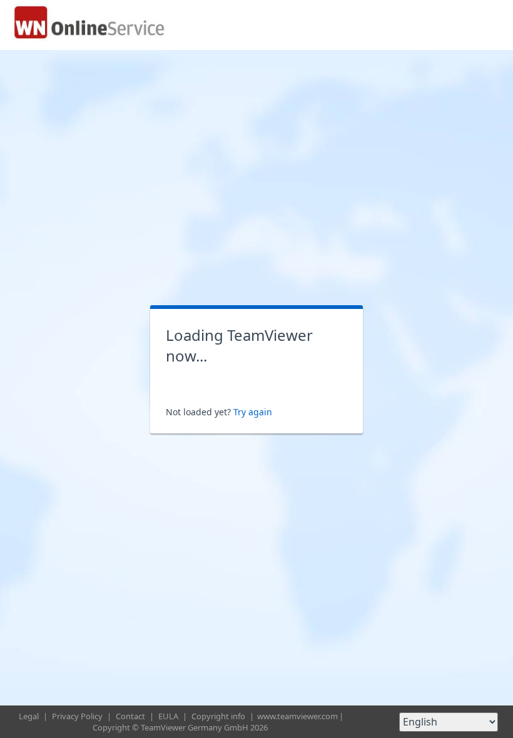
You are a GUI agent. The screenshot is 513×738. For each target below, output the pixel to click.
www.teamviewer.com (297, 716)
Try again (252, 412)
